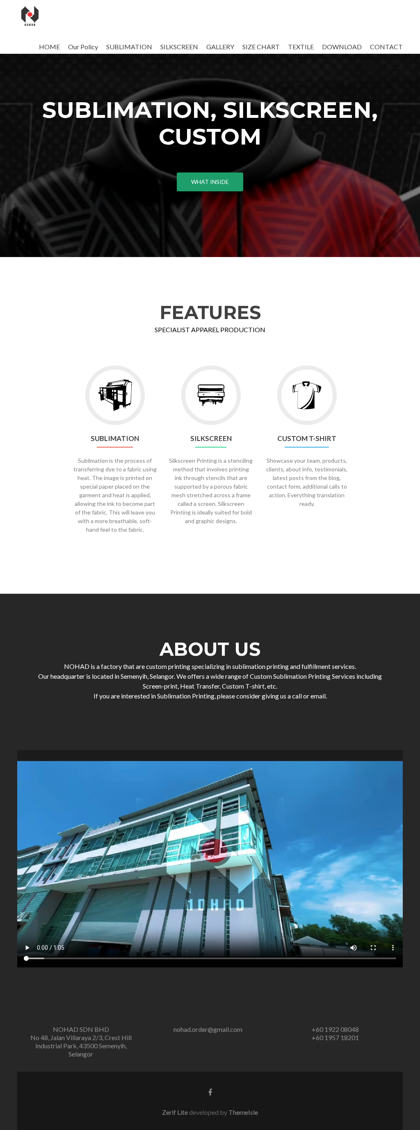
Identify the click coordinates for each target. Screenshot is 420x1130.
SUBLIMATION (129, 47)
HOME (49, 47)
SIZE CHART (261, 47)
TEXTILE (301, 47)
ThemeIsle (243, 1112)
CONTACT (386, 47)
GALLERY (220, 47)
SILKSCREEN (179, 47)
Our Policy (83, 47)
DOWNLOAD (342, 47)
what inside (210, 181)
